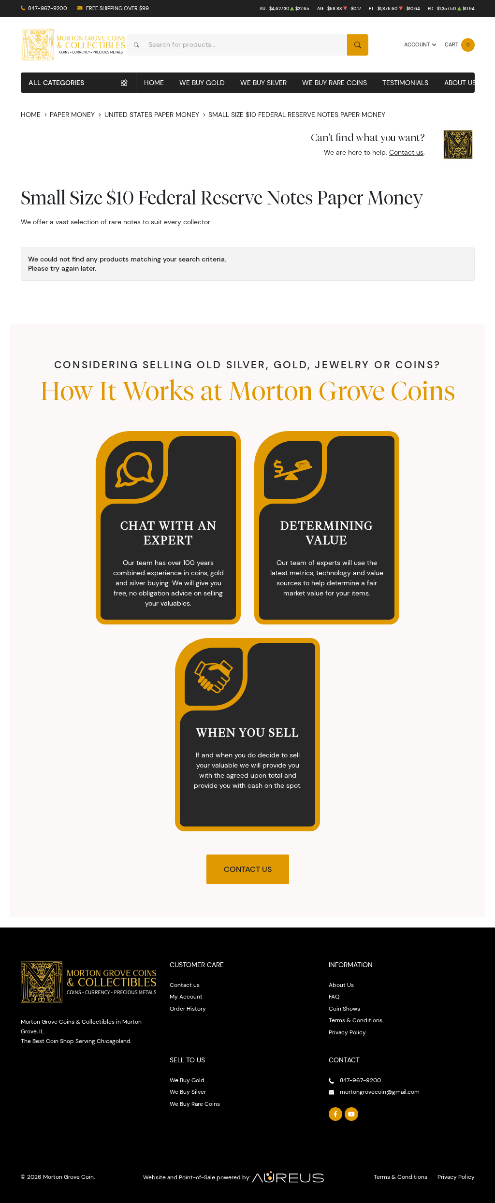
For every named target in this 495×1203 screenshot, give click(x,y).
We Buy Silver (263, 82)
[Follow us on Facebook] (335, 1114)
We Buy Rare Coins (334, 82)
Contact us (406, 152)
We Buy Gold (202, 82)
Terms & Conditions (355, 1020)
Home (154, 82)
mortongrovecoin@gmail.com (380, 1091)
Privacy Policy (347, 1032)
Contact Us (248, 869)
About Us (460, 82)
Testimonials (405, 82)
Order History (188, 1008)
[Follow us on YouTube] (351, 1114)
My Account (186, 996)
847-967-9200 (47, 8)
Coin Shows (344, 1008)
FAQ (334, 996)
